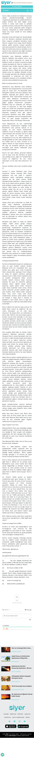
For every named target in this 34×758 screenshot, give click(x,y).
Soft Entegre (12, 735)
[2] (3, 163)
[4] (13, 261)
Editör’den (20, 714)
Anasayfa (6, 714)
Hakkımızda (13, 714)
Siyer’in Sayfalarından (18, 717)
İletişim (28, 717)
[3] (24, 243)
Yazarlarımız (7, 717)
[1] (3, 560)
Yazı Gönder (18, 7)
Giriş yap (28, 610)
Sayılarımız (28, 714)
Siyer (7, 734)
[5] (28, 556)
